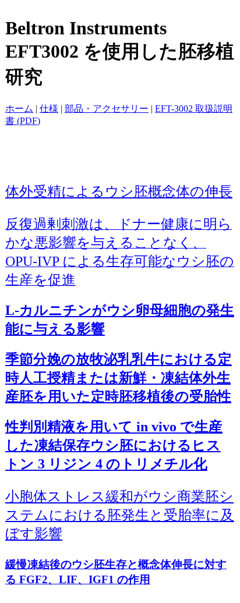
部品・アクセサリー (107, 108)
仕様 (49, 108)
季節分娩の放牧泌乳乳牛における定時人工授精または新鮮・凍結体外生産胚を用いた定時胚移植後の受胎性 (118, 378)
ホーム (19, 108)
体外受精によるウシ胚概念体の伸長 (118, 191)
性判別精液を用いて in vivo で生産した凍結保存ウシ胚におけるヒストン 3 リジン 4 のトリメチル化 (114, 445)
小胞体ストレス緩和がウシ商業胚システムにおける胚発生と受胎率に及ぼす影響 (119, 515)
